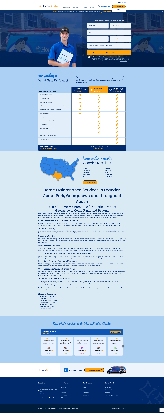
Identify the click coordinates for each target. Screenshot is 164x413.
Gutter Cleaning (44, 128)
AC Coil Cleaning (44, 124)
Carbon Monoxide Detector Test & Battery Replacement (54, 106)
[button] (41, 346)
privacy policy (123, 61)
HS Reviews (86, 392)
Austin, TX (123, 3)
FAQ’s (62, 397)
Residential (64, 387)
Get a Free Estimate (94, 370)
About (85, 7)
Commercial (77, 7)
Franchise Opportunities (111, 395)
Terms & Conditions (64, 408)
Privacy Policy (74, 408)
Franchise (93, 7)
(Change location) (44, 393)
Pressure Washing (44, 139)
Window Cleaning (44, 132)
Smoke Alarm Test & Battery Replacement (50, 109)
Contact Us (108, 387)
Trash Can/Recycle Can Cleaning (48, 135)
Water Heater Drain (44, 98)
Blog (84, 397)
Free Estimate (108, 390)
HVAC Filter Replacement (46, 102)
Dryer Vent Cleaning (45, 113)
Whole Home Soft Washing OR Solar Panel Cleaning (52, 143)
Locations (85, 390)
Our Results (64, 395)
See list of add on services (48, 148)
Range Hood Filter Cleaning (46, 94)
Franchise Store (87, 395)
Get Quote (89, 182)
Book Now (80, 91)
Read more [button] (48, 345)
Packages (63, 392)
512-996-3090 (99, 149)
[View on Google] (48, 348)
